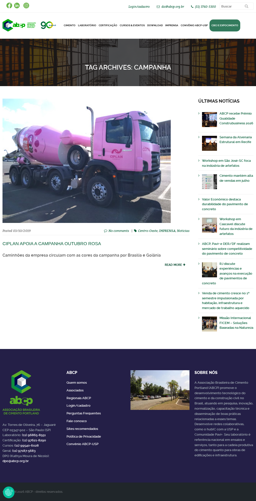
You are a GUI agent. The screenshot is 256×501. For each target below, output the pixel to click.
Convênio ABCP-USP (194, 25)
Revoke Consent (8, 492)
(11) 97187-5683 (24, 451)
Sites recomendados (82, 429)
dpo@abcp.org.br (15, 461)
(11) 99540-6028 (26, 445)
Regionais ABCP (78, 398)
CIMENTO (70, 25)
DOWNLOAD (155, 25)
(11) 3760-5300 (205, 6)
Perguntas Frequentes (83, 413)
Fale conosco (76, 421)
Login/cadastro (139, 6)
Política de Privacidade (83, 436)
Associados (75, 390)
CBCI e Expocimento (225, 25)
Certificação (108, 25)
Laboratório (87, 25)
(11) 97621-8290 (34, 440)
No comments (118, 230)
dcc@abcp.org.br (173, 6)
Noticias (183, 230)
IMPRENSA (167, 230)
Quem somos (76, 382)
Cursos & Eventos (132, 25)
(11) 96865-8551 (34, 435)
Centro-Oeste (148, 230)
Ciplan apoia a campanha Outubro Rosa (51, 243)
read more (173, 264)
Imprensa (171, 25)
